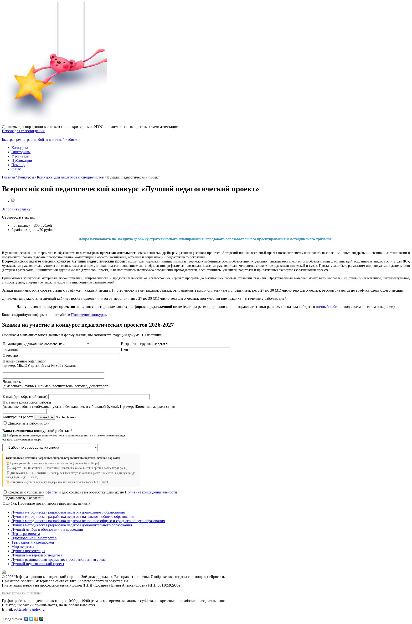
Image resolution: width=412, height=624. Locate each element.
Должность (12, 382)
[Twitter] (31, 619)
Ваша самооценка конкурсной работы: (37, 431)
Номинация (12, 344)
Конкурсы (19, 148)
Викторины (21, 152)
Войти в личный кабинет (58, 139)
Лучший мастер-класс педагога (36, 555)
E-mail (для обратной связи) (25, 396)
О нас (16, 169)
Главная (8, 177)
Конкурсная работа (18, 417)
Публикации (21, 160)
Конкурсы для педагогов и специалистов (70, 177)
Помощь (18, 165)
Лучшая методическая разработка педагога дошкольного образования (68, 512)
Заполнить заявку (16, 209)
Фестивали (20, 156)
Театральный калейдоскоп (32, 542)
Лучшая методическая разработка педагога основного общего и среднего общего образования (88, 521)
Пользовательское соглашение (22, 593)
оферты (52, 492)
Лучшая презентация (28, 551)
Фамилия (11, 349)
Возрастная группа (136, 344)
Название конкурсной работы (27, 402)
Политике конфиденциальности (151, 492)
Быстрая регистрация (19, 139)
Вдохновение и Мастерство (34, 538)
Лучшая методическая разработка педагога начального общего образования (72, 516)
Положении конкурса (88, 315)
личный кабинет (329, 306)
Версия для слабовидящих (23, 131)
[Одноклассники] (36, 619)
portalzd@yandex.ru (29, 609)
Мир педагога (22, 547)
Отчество (10, 355)
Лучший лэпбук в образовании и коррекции (47, 529)
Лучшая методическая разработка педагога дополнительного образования (71, 525)
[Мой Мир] (41, 619)
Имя (125, 349)
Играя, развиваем (25, 534)
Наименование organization (24, 361)
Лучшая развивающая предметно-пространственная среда (58, 559)
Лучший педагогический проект (37, 564)
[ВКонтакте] (26, 619)
